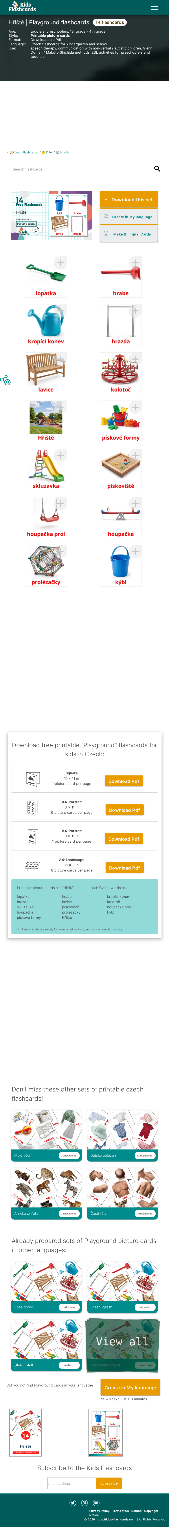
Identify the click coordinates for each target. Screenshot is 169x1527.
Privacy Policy (99, 1511)
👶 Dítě (47, 152)
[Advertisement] (84, 111)
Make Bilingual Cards (132, 234)
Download (124, 781)
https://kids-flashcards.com (115, 1519)
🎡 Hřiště (62, 152)
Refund (136, 1511)
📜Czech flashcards (23, 152)
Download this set (132, 199)
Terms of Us (120, 1511)
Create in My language (132, 217)
